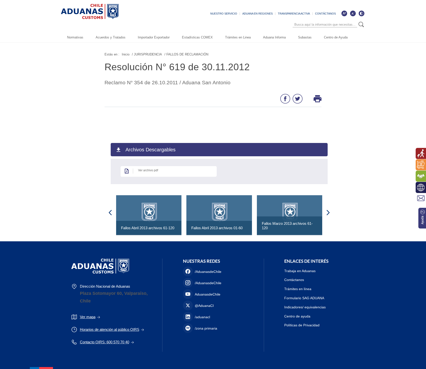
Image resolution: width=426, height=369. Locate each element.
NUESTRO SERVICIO (223, 13)
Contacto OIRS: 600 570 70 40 (104, 342)
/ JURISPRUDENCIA (147, 54)
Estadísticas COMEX (197, 37)
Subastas (305, 37)
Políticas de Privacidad (302, 325)
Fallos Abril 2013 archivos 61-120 (147, 228)
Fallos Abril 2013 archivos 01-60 (217, 228)
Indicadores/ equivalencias (305, 307)
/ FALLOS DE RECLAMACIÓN (186, 54)
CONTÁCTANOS (325, 13)
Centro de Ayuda (336, 37)
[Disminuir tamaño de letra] (352, 13)
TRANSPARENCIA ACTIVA (294, 13)
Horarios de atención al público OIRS (109, 329)
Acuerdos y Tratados (110, 37)
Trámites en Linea (238, 37)
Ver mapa (87, 317)
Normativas (75, 37)
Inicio (125, 54)
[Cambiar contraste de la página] (361, 13)
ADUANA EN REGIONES (257, 13)
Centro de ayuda (297, 316)
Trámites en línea (297, 289)
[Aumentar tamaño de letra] (344, 13)
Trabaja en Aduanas (300, 271)
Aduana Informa (274, 37)
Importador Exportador (154, 37)
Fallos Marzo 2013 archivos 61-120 (287, 225)
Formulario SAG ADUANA (304, 298)
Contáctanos (294, 280)
